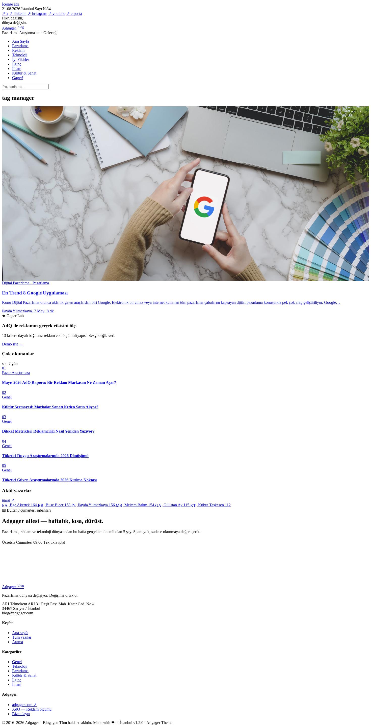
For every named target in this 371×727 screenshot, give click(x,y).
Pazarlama (20, 46)
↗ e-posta (74, 13)
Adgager (13, 28)
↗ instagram (37, 13)
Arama (17, 642)
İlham (16, 68)
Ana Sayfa (20, 41)
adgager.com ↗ (24, 705)
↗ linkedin (17, 13)
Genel (17, 662)
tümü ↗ (8, 500)
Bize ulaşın (21, 714)
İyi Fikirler (20, 59)
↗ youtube (56, 13)
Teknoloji (19, 55)
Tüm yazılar (21, 637)
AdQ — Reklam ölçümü (31, 709)
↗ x (5, 13)
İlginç (16, 64)
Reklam (18, 50)
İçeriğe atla (10, 4)
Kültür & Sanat (24, 73)
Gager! (17, 78)
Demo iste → (12, 344)
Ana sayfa (20, 633)
